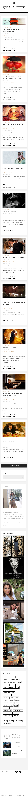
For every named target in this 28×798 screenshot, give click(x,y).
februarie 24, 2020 (8, 126)
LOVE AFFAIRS (6, 74)
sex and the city (13, 718)
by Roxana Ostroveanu (9, 35)
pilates (16, 705)
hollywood (15, 695)
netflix (17, 702)
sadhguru (16, 715)
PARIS (11, 705)
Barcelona (6, 679)
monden (12, 702)
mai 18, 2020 (6, 33)
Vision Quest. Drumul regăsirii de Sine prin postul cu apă (17, 752)
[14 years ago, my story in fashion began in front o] (13, 546)
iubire (11, 697)
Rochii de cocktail (18, 710)
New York (6, 705)
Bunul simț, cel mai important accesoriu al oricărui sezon (16, 744)
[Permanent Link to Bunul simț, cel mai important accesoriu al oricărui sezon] (7, 747)
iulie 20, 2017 (6, 306)
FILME (13, 692)
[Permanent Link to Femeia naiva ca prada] (14, 207)
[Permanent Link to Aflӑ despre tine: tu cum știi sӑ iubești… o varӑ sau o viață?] (14, 72)
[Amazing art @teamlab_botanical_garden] (13, 589)
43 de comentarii (7, 401)
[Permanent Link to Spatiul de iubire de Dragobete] (14, 120)
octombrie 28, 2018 (8, 213)
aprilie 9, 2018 (6, 259)
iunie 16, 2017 (6, 349)
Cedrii (5, 682)
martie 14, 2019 (7, 170)
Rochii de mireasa (8, 713)
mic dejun (6, 702)
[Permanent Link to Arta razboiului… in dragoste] (14, 164)
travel (5, 720)
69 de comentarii (7, 263)
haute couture (7, 695)
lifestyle (11, 700)
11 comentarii (6, 310)
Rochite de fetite (8, 715)
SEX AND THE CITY (9, 441)
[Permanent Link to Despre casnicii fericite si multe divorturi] (14, 298)
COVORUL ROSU (11, 682)
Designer (13, 684)
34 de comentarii (7, 174)
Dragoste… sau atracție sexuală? (16, 735)
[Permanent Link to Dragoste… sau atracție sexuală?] (7, 739)
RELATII (12, 707)
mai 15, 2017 (6, 397)
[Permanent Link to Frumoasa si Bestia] (14, 343)
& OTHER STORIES (7, 27)
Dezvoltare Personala (9, 687)
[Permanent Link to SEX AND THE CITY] (14, 436)
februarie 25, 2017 (8, 442)
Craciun (19, 682)
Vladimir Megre (18, 720)
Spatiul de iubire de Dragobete (13, 124)
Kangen (16, 697)
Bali (17, 677)
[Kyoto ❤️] (13, 654)
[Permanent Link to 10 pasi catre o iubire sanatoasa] (14, 253)
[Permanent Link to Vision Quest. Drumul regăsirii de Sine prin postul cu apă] (7, 755)
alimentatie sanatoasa (9, 677)
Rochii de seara (17, 713)
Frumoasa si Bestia (9, 348)
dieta (17, 687)
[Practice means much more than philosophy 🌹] (13, 568)
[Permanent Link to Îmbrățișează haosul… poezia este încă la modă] (14, 25)
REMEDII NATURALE (8, 710)
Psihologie (6, 707)
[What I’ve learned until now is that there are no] (13, 611)
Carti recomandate (15, 679)
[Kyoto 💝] (13, 633)
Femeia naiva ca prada (10, 212)
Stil (20, 718)
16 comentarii (6, 354)
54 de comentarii (7, 218)
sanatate (6, 718)
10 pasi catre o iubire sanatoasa (14, 257)
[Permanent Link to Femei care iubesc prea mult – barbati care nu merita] (14, 389)
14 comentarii (6, 447)
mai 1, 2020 (5, 80)
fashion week (7, 692)
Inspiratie (6, 697)
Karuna (5, 700)
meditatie (17, 700)
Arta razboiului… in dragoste (13, 168)
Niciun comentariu (8, 37)
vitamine (11, 720)
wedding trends (7, 723)
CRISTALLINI (6, 684)
